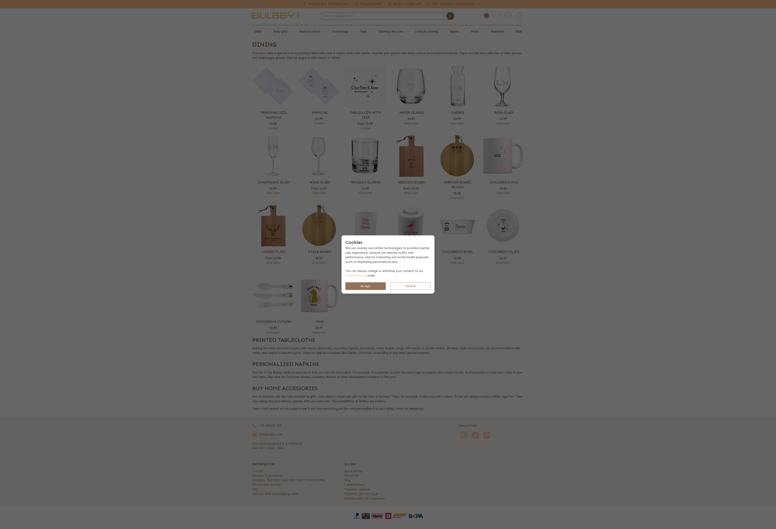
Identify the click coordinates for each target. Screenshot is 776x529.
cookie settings (356, 275)
